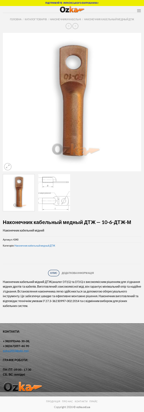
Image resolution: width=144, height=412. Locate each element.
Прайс (93, 401)
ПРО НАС (67, 401)
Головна (16, 19)
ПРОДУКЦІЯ (53, 401)
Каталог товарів (36, 19)
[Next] (133, 102)
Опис (53, 272)
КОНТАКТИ (81, 401)
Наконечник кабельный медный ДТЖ (109, 19)
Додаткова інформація (78, 272)
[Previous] (10, 102)
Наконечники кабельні (65, 19)
